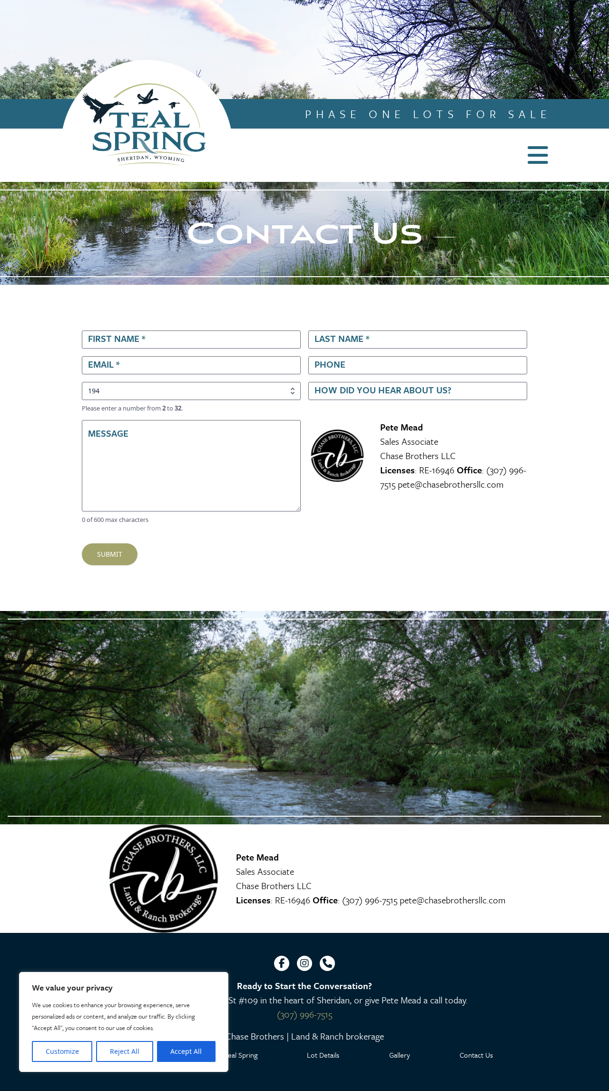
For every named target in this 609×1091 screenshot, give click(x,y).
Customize (62, 1051)
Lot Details (323, 1055)
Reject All (124, 1051)
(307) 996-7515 (369, 899)
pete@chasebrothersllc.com (451, 484)
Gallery (399, 1055)
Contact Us (476, 1055)
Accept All (186, 1051)
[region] (123, 1022)
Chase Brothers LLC (418, 455)
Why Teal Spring (233, 1055)
